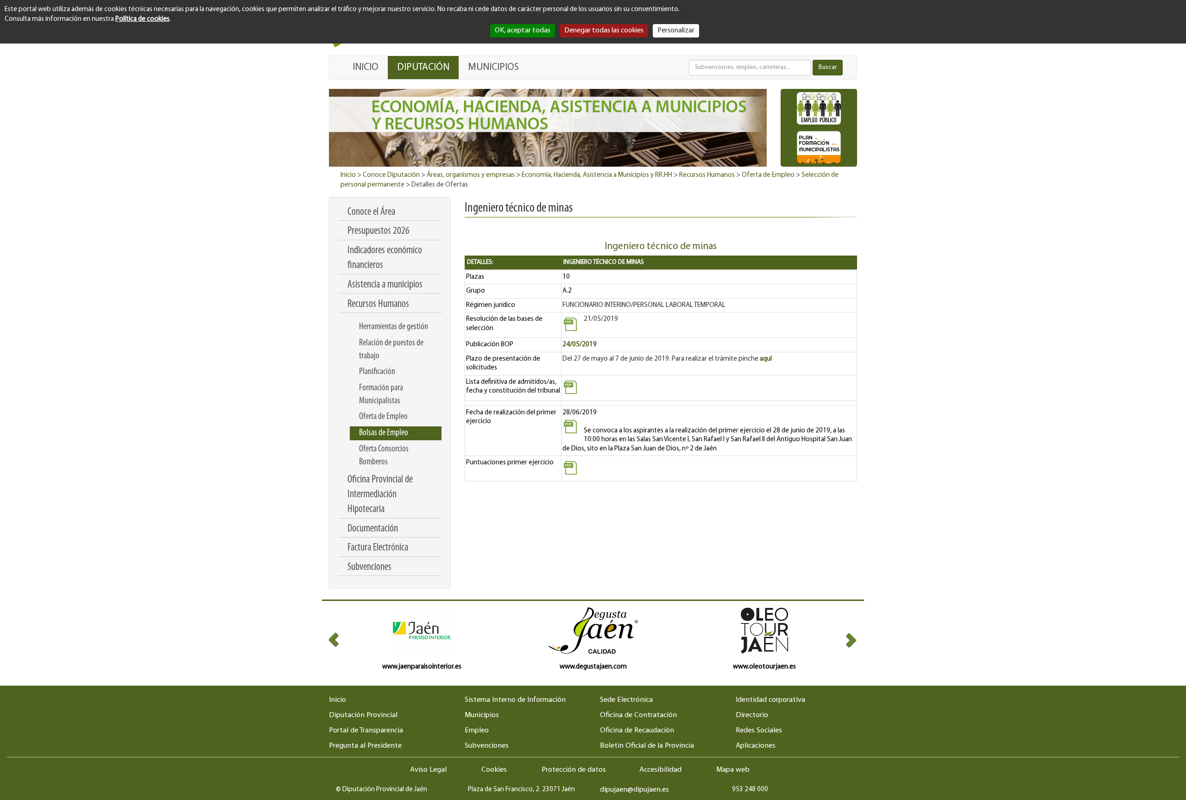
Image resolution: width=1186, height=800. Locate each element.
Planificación (377, 371)
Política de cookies (142, 19)
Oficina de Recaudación (637, 730)
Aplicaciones (756, 746)
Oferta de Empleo (768, 175)
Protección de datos (574, 770)
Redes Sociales (759, 730)
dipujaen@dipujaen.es (634, 790)
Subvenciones (487, 746)
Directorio (752, 715)
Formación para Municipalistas (381, 394)
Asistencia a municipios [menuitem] (385, 285)
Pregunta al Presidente (365, 746)
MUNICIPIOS (493, 67)
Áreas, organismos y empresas (471, 175)
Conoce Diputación (391, 175)
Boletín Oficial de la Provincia (647, 746)
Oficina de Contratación (638, 715)
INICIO (366, 67)
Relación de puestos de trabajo (391, 349)
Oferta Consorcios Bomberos (384, 455)
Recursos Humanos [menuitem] (378, 304)
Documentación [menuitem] (372, 529)
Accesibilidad (660, 770)
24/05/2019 (579, 344)
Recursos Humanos (707, 175)
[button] (342, 639)
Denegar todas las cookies (603, 30)
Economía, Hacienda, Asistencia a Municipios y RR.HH (597, 175)
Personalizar (675, 30)
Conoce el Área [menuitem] (371, 212)
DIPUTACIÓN (423, 67)
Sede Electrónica (626, 700)
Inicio (348, 175)
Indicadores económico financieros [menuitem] (384, 258)
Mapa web (733, 770)
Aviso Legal (428, 770)
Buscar (828, 67)
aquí (766, 359)
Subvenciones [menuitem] (369, 567)
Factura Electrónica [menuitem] (377, 548)
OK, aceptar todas (522, 30)
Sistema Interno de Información (515, 700)
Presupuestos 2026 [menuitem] (378, 231)
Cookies (494, 770)
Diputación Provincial (363, 715)
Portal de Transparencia (366, 730)
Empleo (477, 730)
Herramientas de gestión (393, 326)
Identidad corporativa (770, 700)
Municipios (482, 715)
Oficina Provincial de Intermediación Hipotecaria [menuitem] (380, 495)
